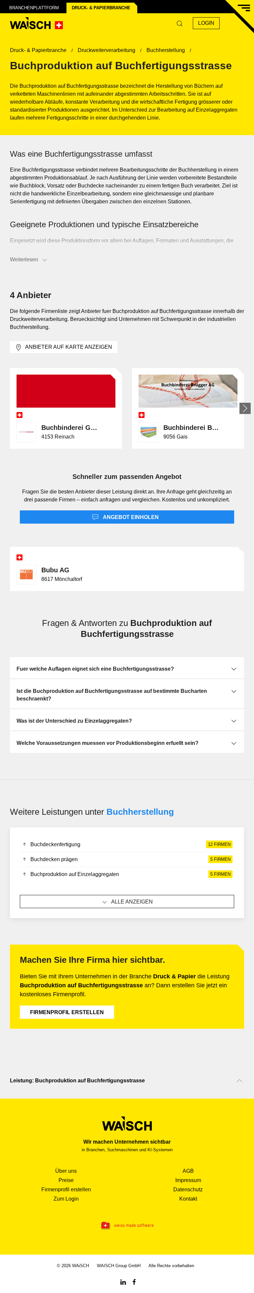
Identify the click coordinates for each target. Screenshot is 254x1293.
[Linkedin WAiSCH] (123, 1281)
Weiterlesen (24, 259)
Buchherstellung (140, 811)
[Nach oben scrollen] (239, 1080)
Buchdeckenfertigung (130, 844)
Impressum (188, 1180)
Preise (66, 1180)
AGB (188, 1171)
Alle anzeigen (132, 902)
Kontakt (188, 1199)
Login (206, 23)
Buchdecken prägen (130, 859)
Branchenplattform (34, 7)
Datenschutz (188, 1189)
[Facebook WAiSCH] (134, 1281)
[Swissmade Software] (127, 1225)
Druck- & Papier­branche (101, 7)
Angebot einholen (130, 517)
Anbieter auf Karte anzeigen (68, 347)
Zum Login (66, 1199)
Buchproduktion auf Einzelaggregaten (130, 874)
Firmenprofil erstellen (67, 1012)
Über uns (66, 1171)
